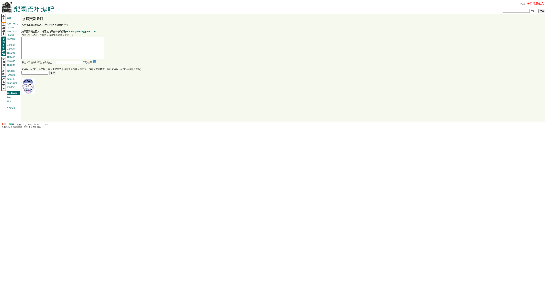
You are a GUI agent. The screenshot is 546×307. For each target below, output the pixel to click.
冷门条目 (11, 75)
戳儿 (39, 127)
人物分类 (11, 49)
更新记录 (11, 87)
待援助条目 (12, 83)
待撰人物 (11, 79)
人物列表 (11, 45)
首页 (9, 18)
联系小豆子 (31, 125)
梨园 (26, 127)
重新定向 (11, 53)
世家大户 (11, 61)
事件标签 (11, 71)
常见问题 (11, 107)
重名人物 (11, 57)
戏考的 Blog (21, 125)
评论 (9, 101)
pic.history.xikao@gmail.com (80, 31)
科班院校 (11, 65)
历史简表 (11, 39)
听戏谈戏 (32, 127)
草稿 (9, 97)
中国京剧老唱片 (17, 127)
